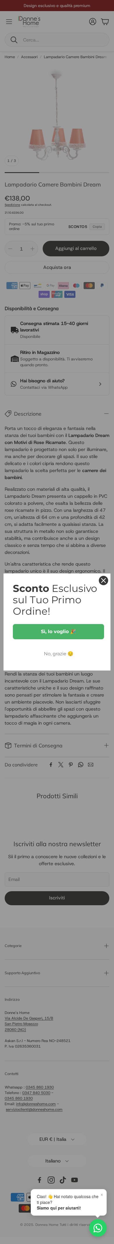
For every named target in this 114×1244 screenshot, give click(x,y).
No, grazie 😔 (58, 653)
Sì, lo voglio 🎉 (58, 631)
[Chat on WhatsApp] (98, 1228)
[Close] (103, 580)
